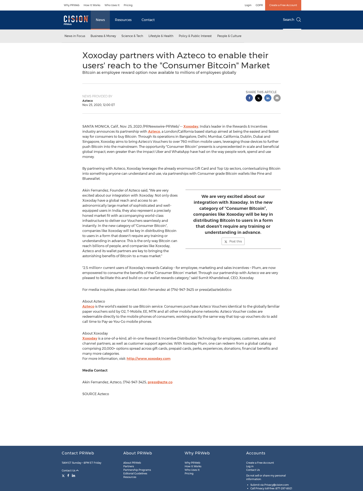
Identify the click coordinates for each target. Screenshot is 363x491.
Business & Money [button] (103, 36)
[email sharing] (277, 98)
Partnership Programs (137, 469)
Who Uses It (112, 5)
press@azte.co (160, 382)
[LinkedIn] (73, 475)
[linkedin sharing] (267, 98)
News (100, 20)
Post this (235, 241)
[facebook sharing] (249, 98)
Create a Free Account (283, 5)
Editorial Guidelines (135, 473)
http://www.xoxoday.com (149, 359)
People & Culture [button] (229, 36)
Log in (250, 466)
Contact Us (69, 470)
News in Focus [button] (74, 36)
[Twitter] (64, 475)
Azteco (154, 132)
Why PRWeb (71, 5)
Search (288, 20)
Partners (128, 466)
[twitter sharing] (258, 98)
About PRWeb (132, 462)
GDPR (259, 5)
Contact (148, 20)
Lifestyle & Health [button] (161, 36)
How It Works (92, 5)
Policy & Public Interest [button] (195, 36)
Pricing (128, 5)
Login (248, 5)
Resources (123, 20)
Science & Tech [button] (132, 36)
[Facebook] (68, 475)
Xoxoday (190, 126)
